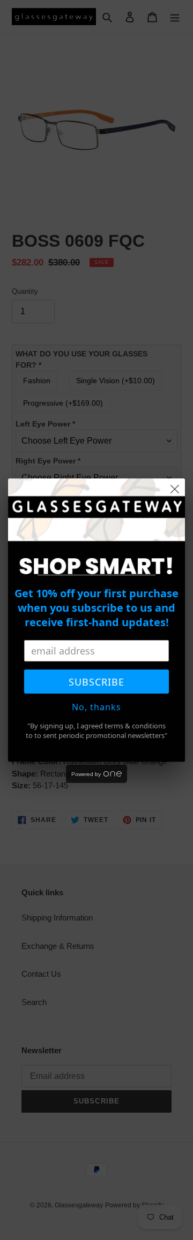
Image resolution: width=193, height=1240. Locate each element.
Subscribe (96, 681)
